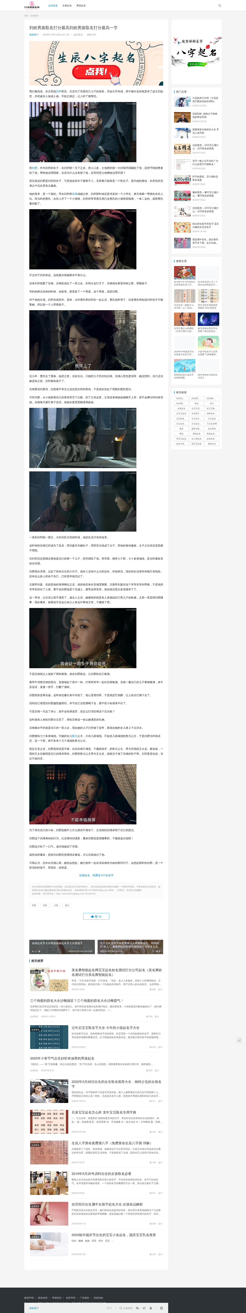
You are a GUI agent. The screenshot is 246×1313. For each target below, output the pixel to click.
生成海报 (127, 1308)
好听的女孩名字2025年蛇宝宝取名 (213, 413)
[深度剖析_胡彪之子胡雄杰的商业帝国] (182, 114)
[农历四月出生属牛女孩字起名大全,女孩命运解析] (49, 1214)
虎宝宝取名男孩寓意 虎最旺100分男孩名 (207, 306)
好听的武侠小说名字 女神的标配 (184, 376)
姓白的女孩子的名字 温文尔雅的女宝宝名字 (205, 225)
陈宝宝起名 (197, 443)
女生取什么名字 (197, 413)
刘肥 (34, 168)
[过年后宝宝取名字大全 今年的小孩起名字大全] (49, 1037)
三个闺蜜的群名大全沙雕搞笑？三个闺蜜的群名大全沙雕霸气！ (77, 1000)
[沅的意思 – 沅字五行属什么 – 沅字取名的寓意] (182, 145)
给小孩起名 (197, 438)
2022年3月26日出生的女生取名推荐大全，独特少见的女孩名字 (116, 1084)
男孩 (181, 433)
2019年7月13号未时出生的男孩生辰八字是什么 (184, 283)
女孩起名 (67, 5)
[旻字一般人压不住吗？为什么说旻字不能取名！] (182, 161)
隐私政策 (43, 1297)
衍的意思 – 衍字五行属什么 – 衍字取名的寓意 (205, 209)
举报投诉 (56, 1297)
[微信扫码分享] (137, 1308)
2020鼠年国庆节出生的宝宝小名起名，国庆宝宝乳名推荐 (114, 1234)
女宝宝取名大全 (213, 408)
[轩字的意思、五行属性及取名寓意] (182, 176)
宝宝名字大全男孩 (197, 418)
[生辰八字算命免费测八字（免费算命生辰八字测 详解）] (49, 1152)
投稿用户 (34, 34)
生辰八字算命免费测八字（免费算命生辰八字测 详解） (112, 1143)
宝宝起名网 (212, 423)
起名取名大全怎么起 (213, 438)
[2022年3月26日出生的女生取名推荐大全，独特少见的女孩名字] (49, 1091)
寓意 (181, 428)
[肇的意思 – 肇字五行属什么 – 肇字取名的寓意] (182, 192)
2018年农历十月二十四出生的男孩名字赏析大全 (208, 283)
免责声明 (70, 1297)
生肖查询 (212, 428)
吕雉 (74, 194)
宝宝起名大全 (197, 423)
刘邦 (58, 91)
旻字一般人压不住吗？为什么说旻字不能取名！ (205, 162)
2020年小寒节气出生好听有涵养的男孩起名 (62, 1058)
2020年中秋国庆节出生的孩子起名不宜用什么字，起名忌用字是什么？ (184, 353)
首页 (26, 15)
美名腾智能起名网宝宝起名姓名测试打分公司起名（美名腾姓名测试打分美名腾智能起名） (117, 972)
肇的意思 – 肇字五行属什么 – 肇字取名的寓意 (205, 193)
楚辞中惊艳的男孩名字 (197, 428)
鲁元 (74, 736)
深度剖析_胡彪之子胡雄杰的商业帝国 (204, 115)
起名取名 (53, 5)
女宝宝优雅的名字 (197, 408)
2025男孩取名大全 (197, 398)
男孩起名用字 (213, 433)
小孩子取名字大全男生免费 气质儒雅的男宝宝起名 (208, 353)
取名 (197, 403)
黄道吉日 (212, 443)
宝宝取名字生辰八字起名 (182, 418)
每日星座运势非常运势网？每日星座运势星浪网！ (207, 329)
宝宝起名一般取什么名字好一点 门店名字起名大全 (184, 306)
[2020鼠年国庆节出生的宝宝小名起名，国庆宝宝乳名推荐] (49, 1244)
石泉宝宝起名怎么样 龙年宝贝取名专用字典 (104, 1112)
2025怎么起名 (182, 398)
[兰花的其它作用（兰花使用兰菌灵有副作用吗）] (182, 98)
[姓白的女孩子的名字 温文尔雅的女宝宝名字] (182, 224)
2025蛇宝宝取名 (213, 398)
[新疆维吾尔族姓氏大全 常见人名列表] (182, 129)
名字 (212, 403)
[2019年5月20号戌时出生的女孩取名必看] (49, 1183)
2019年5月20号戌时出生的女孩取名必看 (101, 1173)
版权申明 (29, 1297)
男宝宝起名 (181, 438)
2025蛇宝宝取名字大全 (182, 403)
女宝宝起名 (181, 413)
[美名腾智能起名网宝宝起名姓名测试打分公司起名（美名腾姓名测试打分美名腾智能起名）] (49, 979)
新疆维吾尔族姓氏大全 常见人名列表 (205, 131)
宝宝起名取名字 (182, 423)
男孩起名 (81, 5)
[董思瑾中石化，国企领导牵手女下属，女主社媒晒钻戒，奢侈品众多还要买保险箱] (182, 239)
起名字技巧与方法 (182, 443)
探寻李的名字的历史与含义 (207, 376)
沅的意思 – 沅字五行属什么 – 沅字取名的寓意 (205, 146)
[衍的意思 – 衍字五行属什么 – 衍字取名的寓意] (182, 208)
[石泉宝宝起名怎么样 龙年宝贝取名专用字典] (49, 1122)
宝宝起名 (212, 418)
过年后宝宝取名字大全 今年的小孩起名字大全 (106, 1027)
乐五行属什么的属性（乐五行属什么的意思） (184, 329)
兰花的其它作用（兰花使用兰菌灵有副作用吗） (205, 99)
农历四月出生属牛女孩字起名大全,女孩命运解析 (107, 1204)
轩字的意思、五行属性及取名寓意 (205, 178)
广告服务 (84, 1297)
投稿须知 (98, 1297)
